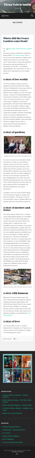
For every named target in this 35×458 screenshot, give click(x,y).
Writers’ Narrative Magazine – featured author (17, 405)
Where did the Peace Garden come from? (16, 40)
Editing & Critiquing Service (11, 427)
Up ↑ (17, 454)
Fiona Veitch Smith (17, 4)
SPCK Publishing (8, 439)
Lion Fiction (6, 433)
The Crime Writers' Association (13, 442)
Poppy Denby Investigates (11, 436)
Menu (6, 16)
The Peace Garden (18, 55)
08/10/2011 (8, 339)
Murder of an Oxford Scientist (12, 413)
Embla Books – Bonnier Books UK (14, 430)
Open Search (31, 16)
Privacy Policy (17, 451)
